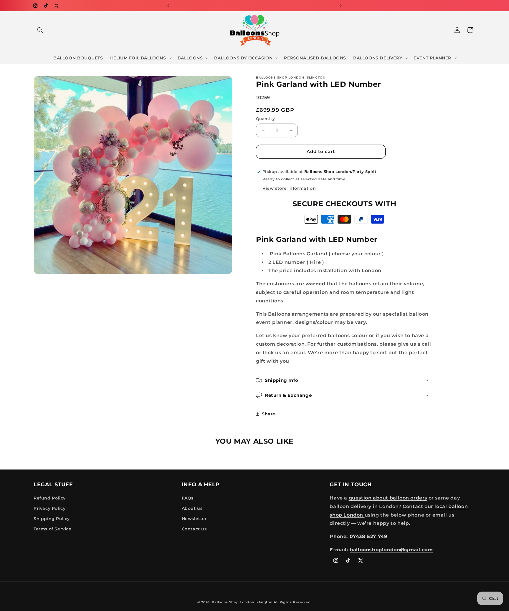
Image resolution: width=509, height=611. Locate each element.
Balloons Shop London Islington (242, 602)
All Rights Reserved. (293, 602)
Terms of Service (53, 529)
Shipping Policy (52, 518)
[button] (40, 30)
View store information (289, 188)
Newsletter (194, 518)
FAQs (188, 498)
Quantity (265, 118)
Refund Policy (50, 498)
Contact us (194, 529)
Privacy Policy (49, 508)
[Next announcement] (340, 5)
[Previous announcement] (168, 5)
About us (192, 508)
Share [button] (268, 414)
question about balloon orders (388, 498)
